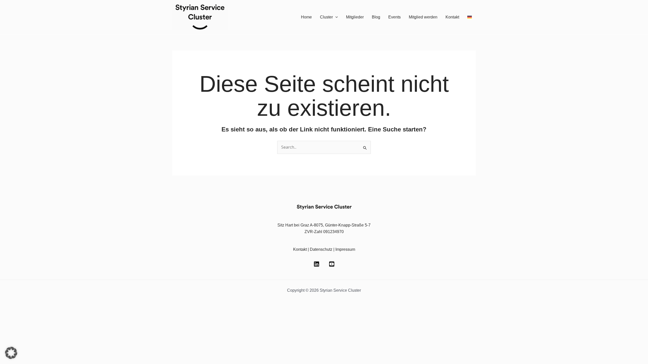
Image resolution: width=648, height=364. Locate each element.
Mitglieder (355, 17)
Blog (376, 17)
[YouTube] (332, 264)
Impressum (345, 249)
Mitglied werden (423, 17)
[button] (335, 17)
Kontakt (452, 17)
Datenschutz (321, 249)
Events (394, 17)
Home (306, 17)
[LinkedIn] (316, 264)
